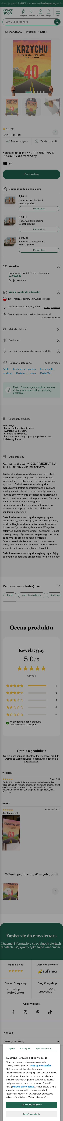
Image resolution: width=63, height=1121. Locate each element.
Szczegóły (25, 1048)
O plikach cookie (43, 1048)
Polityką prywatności (40, 1065)
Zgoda (12, 1048)
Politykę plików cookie (23, 1087)
